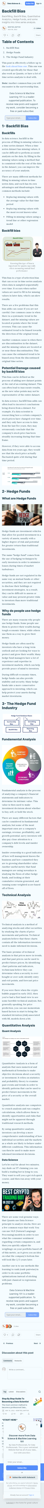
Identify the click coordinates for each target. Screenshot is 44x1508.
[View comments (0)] (13, 35)
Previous (9, 1343)
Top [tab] (4, 1392)
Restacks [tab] (18, 1361)
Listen (38, 28)
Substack (10, 1503)
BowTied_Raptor (14, 27)
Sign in (39, 3)
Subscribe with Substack (23, 1477)
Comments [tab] (7, 1361)
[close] (37, 1425)
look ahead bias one (16, 66)
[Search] (39, 1391)
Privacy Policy (30, 1488)
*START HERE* (9, 1420)
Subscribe (30, 3)
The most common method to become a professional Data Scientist (14, 1406)
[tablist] (12, 1360)
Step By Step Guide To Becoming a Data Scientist (15, 1400)
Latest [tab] (11, 1392)
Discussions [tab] (20, 1392)
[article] (22, 1406)
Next (36, 1343)
